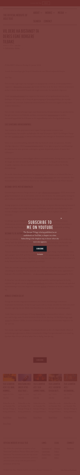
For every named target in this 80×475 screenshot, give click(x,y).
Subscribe (40, 249)
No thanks (40, 254)
